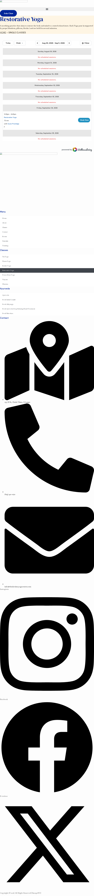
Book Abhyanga (7, 304)
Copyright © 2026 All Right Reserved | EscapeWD (20, 893)
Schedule (5, 241)
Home (4, 218)
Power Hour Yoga (8, 275)
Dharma (5, 284)
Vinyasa (5, 279)
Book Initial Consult (8, 300)
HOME (3, 32)
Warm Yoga (6, 261)
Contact (5, 232)
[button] (47, 9)
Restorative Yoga (8, 270)
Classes (4, 227)
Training (5, 246)
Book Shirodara (7, 313)
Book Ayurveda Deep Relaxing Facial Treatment (18, 309)
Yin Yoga (5, 257)
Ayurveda (5, 295)
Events (4, 236)
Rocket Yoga (6, 266)
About (4, 223)
